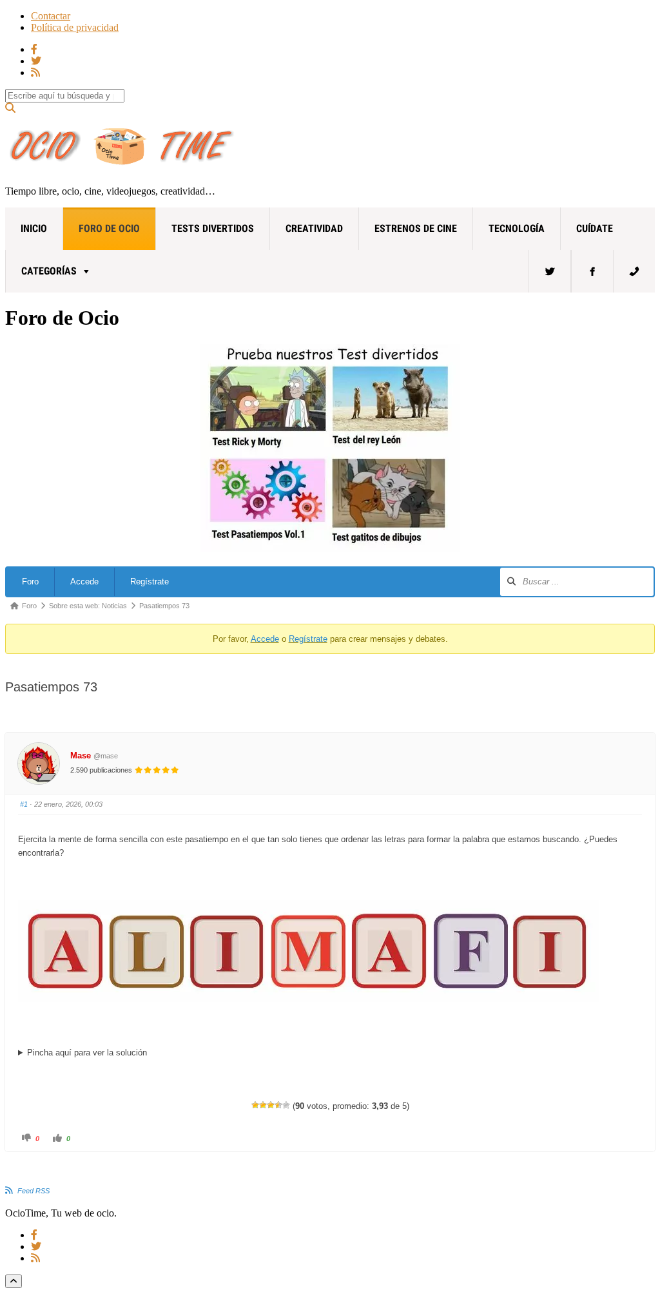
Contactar (50, 15)
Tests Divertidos (212, 228)
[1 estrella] (255, 1105)
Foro (30, 581)
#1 (24, 804)
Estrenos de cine (415, 228)
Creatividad (314, 228)
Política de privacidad (75, 27)
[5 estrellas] (286, 1105)
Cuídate (594, 228)
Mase (80, 755)
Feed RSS (33, 1191)
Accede (84, 581)
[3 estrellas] (271, 1105)
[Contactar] (634, 271)
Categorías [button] (49, 271)
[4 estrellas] (278, 1105)
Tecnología (517, 228)
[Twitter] (549, 271)
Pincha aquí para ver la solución (87, 1052)
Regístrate (149, 581)
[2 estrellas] (263, 1105)
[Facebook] (592, 271)
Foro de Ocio (109, 228)
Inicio (34, 228)
